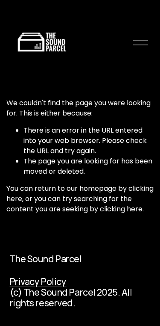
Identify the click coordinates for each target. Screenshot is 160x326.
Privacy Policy (38, 281)
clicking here (121, 209)
